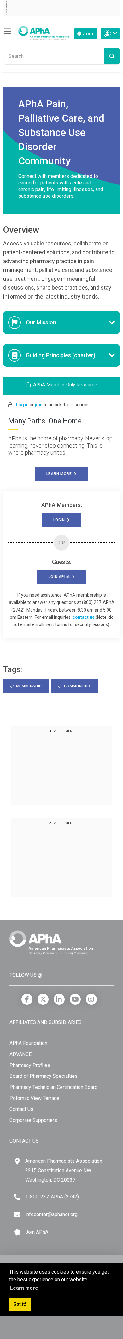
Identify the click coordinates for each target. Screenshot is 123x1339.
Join (87, 34)
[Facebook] (26, 999)
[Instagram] (91, 999)
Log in (22, 404)
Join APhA (36, 1232)
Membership (28, 686)
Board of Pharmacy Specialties (43, 1076)
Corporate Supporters (33, 1120)
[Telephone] (17, 1197)
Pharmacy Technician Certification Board (53, 1087)
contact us (84, 617)
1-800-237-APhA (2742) (52, 1197)
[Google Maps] (17, 1161)
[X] (43, 999)
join (39, 404)
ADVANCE (20, 1054)
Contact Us (21, 1109)
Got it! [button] (19, 1304)
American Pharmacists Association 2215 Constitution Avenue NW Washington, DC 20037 (63, 1170)
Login (60, 520)
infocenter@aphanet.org (51, 1214)
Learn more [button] (24, 1288)
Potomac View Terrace (34, 1098)
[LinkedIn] (59, 999)
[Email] (17, 1215)
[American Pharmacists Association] (36, 31)
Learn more (60, 474)
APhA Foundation (28, 1043)
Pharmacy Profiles (29, 1065)
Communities (76, 686)
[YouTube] (75, 999)
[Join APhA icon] (17, 1232)
